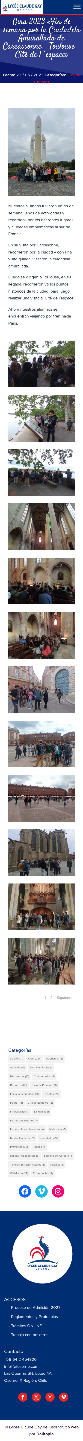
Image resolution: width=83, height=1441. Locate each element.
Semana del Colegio (58, 1156)
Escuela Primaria (44, 1085)
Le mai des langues (24, 1120)
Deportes (18, 1085)
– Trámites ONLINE (24, 1326)
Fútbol (16, 1103)
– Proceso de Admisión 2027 (33, 1307)
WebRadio (19, 1173)
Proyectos (19, 1147)
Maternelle (57, 1129)
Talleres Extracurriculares (27, 1165)
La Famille (42, 1112)
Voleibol (57, 1165)
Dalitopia (45, 1434)
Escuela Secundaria (24, 1094)
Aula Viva (17, 1067)
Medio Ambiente (22, 1138)
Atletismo (54, 1059)
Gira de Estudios (40, 1103)
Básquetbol (19, 1076)
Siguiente (64, 997)
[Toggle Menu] (77, 7)
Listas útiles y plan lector (27, 1129)
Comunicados (44, 1076)
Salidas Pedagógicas (24, 1156)
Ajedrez (34, 1059)
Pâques (39, 1147)
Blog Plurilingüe (41, 1067)
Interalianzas (19, 1112)
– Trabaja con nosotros (27, 1335)
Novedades (48, 1138)
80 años (16, 1059)
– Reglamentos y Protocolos (32, 1317)
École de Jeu (43, 1173)
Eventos (51, 1094)
